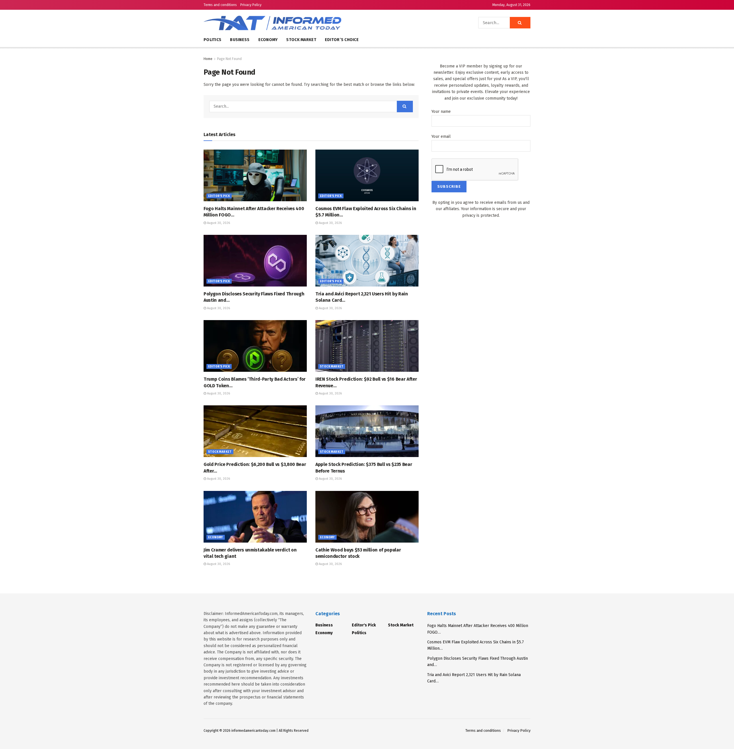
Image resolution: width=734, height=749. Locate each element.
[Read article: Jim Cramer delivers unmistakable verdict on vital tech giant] (255, 517)
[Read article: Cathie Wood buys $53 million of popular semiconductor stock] (367, 517)
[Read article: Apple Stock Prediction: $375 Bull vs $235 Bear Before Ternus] (367, 431)
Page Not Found (229, 59)
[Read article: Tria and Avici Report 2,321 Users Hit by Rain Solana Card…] (367, 261)
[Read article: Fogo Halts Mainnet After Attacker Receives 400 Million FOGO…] (255, 175)
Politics (212, 39)
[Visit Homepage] (290, 23)
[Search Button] (520, 22)
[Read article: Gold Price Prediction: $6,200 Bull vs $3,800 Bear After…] (255, 431)
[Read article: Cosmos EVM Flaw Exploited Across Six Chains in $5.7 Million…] (367, 175)
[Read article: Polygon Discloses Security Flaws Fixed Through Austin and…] (255, 261)
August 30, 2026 (218, 223)
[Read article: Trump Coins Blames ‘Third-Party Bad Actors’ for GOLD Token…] (255, 346)
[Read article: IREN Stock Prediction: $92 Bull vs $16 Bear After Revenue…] (367, 346)
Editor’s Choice (342, 39)
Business (239, 39)
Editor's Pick (219, 196)
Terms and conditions (220, 5)
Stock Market (301, 39)
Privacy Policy (250, 5)
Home (208, 59)
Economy (268, 39)
